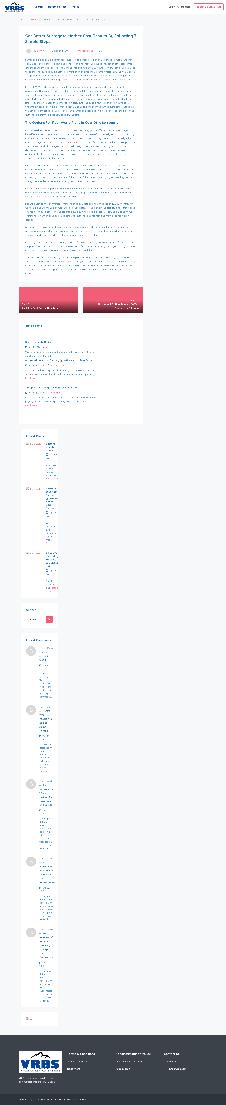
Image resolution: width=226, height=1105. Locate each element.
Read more (52, 478)
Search (38, 6)
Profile (75, 6)
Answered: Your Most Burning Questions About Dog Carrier (52, 498)
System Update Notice (50, 447)
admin (40, 50)
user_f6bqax (52, 461)
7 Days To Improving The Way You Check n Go (52, 560)
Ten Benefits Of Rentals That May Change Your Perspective (46, 945)
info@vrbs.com (177, 1068)
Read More (31, 378)
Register (186, 6)
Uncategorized (33, 19)
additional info (70, 142)
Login (171, 6)
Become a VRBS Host (208, 6)
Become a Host (57, 6)
